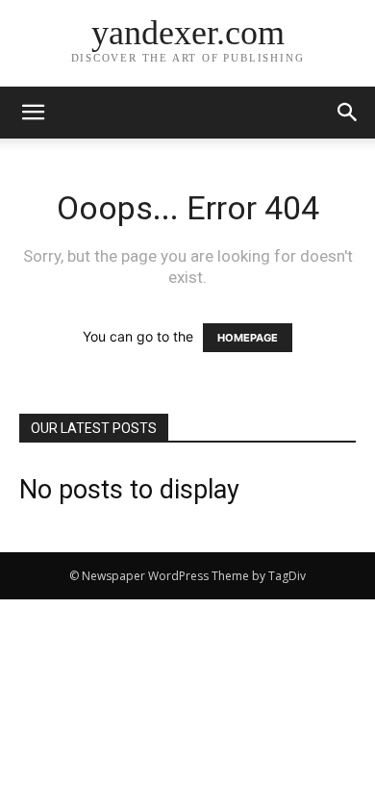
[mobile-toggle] (32, 113)
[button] (348, 113)
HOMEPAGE (247, 337)
